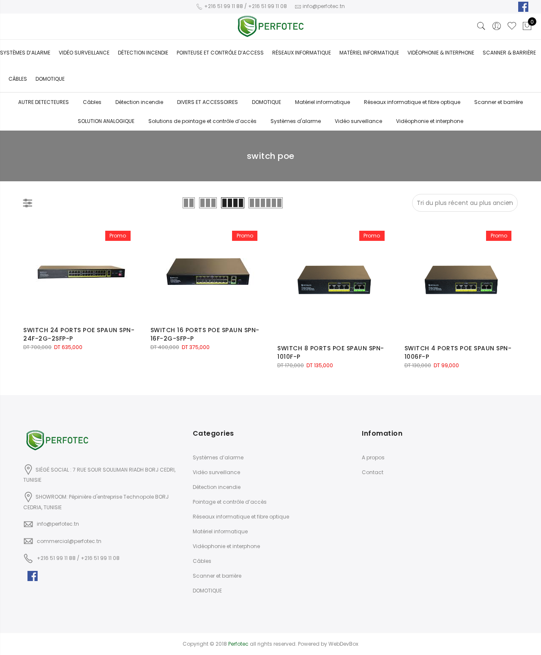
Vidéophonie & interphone (440, 52)
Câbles (17, 78)
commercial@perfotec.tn (69, 541)
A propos (373, 457)
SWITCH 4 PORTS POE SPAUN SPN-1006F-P (458, 352)
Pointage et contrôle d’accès (230, 501)
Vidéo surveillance (84, 52)
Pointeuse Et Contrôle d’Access (220, 52)
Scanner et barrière (498, 102)
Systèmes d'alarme (295, 121)
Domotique (50, 78)
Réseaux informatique (301, 52)
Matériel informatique (369, 52)
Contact (372, 472)
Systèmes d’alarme (25, 52)
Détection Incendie (143, 52)
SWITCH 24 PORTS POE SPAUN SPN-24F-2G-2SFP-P (78, 334)
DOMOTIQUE (266, 102)
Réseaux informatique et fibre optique (412, 102)
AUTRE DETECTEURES (43, 102)
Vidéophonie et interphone (429, 121)
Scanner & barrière (509, 52)
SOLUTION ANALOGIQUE (106, 121)
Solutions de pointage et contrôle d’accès (202, 121)
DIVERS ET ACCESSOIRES (207, 102)
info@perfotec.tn (58, 523)
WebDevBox (343, 643)
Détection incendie (139, 102)
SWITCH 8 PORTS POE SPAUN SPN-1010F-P (330, 352)
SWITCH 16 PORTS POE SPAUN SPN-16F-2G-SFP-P (205, 334)
